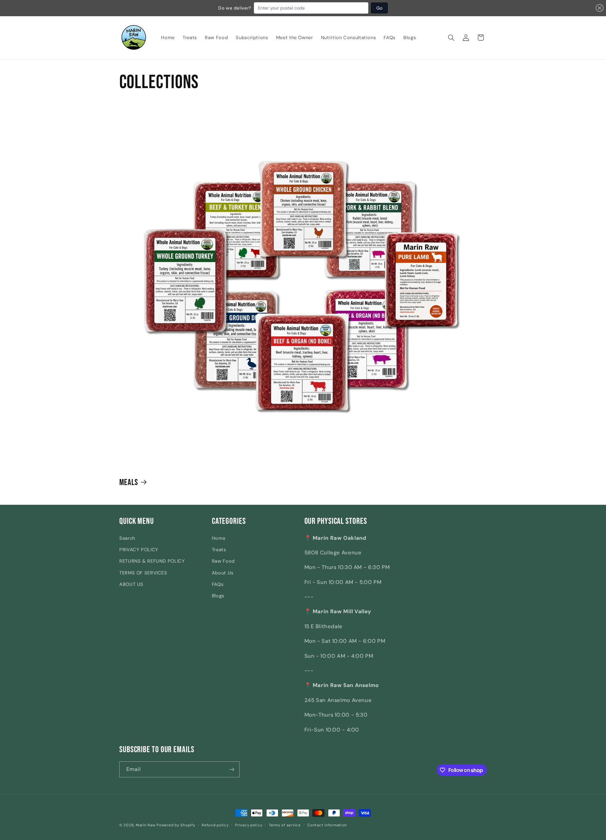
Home (219, 538)
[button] (451, 37)
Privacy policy (248, 825)
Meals (128, 482)
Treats (219, 549)
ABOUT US (131, 584)
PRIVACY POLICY (138, 549)
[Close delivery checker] (599, 8)
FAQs (218, 584)
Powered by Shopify (176, 825)
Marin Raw (146, 825)
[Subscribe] (232, 769)
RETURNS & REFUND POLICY (152, 561)
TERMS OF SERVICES (143, 573)
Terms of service (285, 825)
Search (127, 538)
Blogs (218, 596)
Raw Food (223, 561)
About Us (222, 573)
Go (379, 8)
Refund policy (215, 825)
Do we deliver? (234, 8)
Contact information (327, 825)
